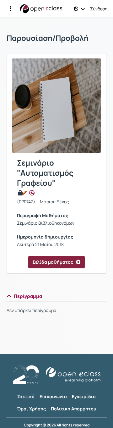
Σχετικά (26, 396)
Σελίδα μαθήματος (52, 262)
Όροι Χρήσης (31, 409)
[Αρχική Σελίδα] (41, 9)
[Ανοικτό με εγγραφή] (22, 193)
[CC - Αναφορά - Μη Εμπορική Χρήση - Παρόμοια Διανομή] (32, 192)
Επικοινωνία (53, 396)
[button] (10, 9)
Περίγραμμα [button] (28, 296)
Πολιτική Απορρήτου (73, 409)
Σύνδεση (98, 8)
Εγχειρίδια (84, 396)
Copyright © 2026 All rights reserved (56, 425)
